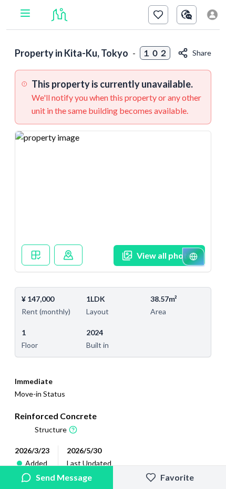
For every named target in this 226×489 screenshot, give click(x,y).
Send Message (64, 477)
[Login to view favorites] (158, 14)
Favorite (177, 477)
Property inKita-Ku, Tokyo (71, 53)
